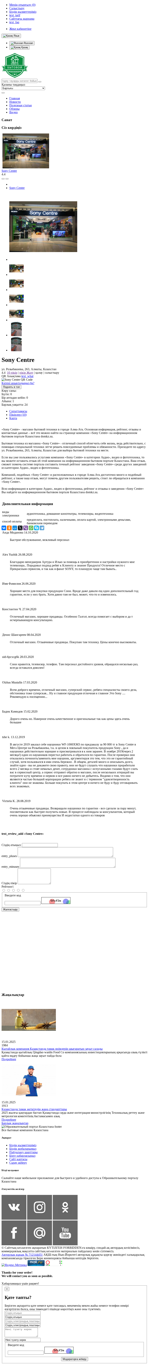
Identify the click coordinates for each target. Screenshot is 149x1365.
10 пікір (12, 372)
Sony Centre (9, 170)
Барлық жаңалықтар (15, 1123)
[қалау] (7, 178)
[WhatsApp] (31, 528)
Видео (13, 112)
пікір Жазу (26, 372)
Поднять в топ (11, 387)
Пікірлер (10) (18, 414)
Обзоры (14, 108)
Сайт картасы (18, 1159)
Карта (13, 418)
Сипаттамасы (18, 411)
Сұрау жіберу (18, 1162)
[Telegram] (42, 528)
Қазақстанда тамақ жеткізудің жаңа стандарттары (34, 1109)
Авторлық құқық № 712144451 (22, 1254)
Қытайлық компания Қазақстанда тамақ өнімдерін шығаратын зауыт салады (52, 1048)
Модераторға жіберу (75, 1359)
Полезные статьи (20, 105)
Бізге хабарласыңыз (22, 1155)
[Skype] (36, 528)
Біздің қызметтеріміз (22, 1145)
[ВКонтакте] (4, 528)
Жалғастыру (10, 909)
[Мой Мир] (14, 528)
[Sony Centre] (43, 259)
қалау (39, 372)
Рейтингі (7, 886)
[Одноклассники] (9, 528)
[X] (20, 528)
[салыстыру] (3, 178)
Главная (14, 98)
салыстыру (52, 372)
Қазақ (24, 47)
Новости (15, 101)
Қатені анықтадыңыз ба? (18, 383)
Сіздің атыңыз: (11, 845)
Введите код (13, 895)
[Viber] (25, 528)
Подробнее (9, 1059)
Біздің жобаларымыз (22, 1148)
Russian (28, 43)
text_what (27, 376)
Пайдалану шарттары (23, 1152)
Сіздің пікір (9, 883)
